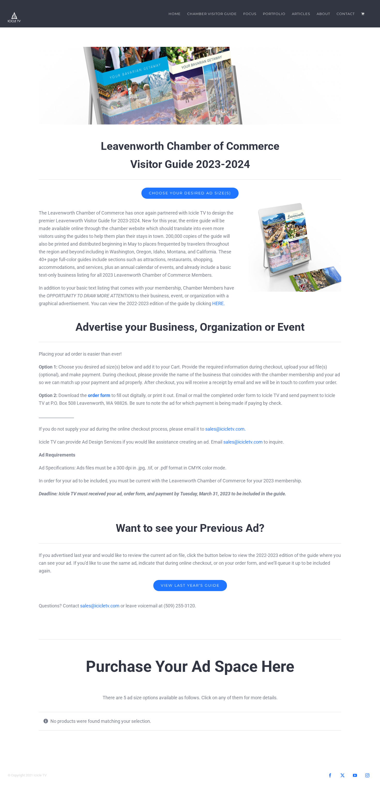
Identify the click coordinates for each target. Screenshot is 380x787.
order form (99, 395)
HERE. (218, 303)
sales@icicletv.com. (225, 429)
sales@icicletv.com (243, 442)
